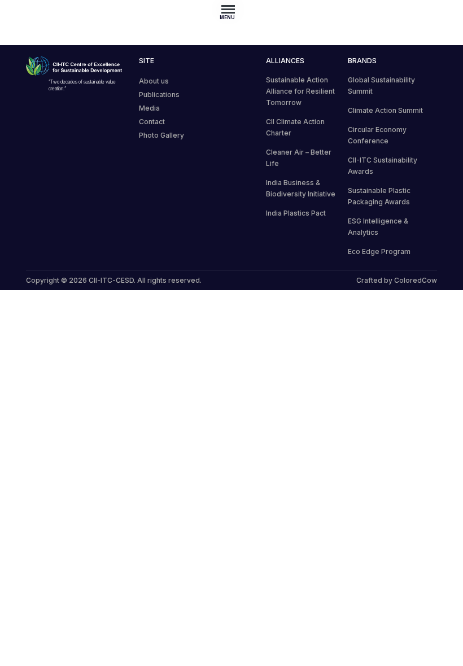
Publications (159, 94)
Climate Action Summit (385, 110)
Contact (152, 121)
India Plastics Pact (296, 213)
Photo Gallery (161, 135)
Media (149, 108)
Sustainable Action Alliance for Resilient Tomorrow (300, 91)
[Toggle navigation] (231, 9)
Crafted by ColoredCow (396, 280)
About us (154, 81)
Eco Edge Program (379, 251)
